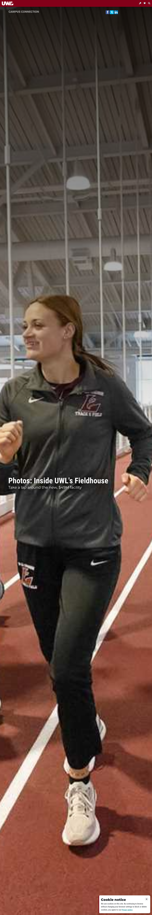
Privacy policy (127, 910)
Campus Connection (23, 11)
